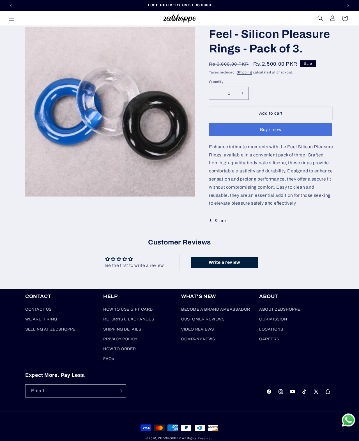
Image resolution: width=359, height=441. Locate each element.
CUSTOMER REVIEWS (203, 319)
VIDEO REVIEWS (197, 329)
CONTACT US (38, 309)
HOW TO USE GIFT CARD (128, 309)
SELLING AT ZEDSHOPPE (50, 329)
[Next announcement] (348, 5)
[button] (12, 18)
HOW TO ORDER (119, 349)
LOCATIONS (271, 329)
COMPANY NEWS (198, 339)
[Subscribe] (120, 391)
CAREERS (269, 339)
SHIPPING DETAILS (122, 329)
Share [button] (220, 221)
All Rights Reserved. (197, 438)
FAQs (108, 359)
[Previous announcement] (11, 5)
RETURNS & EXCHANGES (128, 319)
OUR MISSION (273, 319)
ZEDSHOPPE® (169, 438)
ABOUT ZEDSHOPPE (279, 309)
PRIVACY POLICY (120, 339)
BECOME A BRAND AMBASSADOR (215, 309)
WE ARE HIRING (41, 319)
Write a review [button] (224, 262)
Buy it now (271, 129)
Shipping (244, 72)
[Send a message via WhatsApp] (348, 420)
